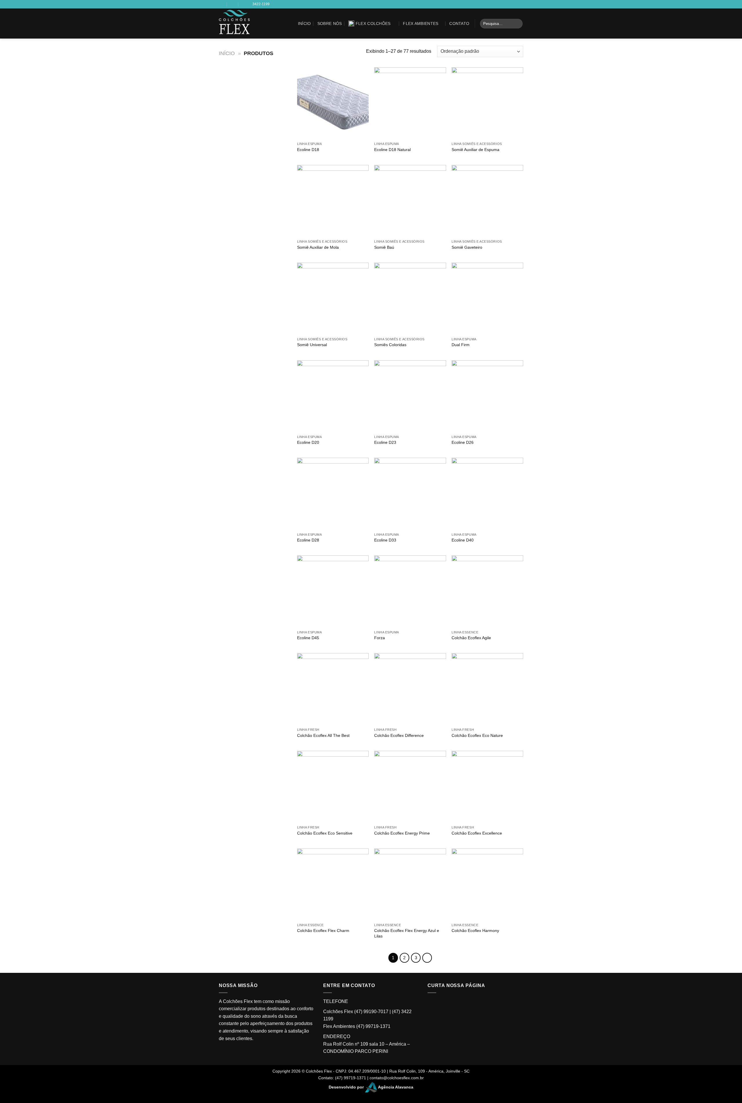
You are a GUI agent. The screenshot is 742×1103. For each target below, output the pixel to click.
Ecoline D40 (463, 540)
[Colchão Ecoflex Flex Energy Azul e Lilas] (410, 884)
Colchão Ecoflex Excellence (477, 833)
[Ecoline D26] (487, 396)
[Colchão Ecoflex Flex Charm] (333, 884)
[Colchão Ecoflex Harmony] (487, 884)
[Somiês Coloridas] (410, 298)
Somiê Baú (384, 247)
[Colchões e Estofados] (243, 23)
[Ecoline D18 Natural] (410, 103)
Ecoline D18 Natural (392, 149)
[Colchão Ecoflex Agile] (487, 591)
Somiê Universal (312, 344)
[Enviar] (517, 23)
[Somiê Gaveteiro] (487, 201)
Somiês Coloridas (390, 344)
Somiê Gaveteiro (467, 247)
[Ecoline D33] (410, 493)
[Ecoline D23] (410, 396)
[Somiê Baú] (410, 201)
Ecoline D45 (308, 637)
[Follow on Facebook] (279, 19)
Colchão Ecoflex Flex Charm (323, 930)
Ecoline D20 (308, 442)
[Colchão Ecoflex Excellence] (487, 786)
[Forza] (410, 591)
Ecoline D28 (308, 540)
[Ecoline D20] (333, 396)
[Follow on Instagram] (279, 27)
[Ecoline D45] (333, 591)
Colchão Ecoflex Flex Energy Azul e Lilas (406, 933)
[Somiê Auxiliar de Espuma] (487, 103)
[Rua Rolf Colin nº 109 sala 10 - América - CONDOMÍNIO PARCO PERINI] (221, 4)
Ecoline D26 (463, 442)
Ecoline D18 (308, 149)
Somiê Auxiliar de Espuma (475, 149)
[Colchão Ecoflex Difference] (410, 689)
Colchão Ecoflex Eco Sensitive (324, 833)
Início (304, 23)
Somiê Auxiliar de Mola (318, 247)
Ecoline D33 (385, 540)
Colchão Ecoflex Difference (399, 735)
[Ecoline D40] (487, 493)
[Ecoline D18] (333, 103)
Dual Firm (461, 344)
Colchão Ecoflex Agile (471, 637)
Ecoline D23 (385, 442)
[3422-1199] (244, 4)
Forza (379, 637)
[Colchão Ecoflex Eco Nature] (487, 689)
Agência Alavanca (395, 1086)
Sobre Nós (329, 23)
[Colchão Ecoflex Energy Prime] (410, 786)
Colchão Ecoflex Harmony (475, 930)
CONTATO (459, 23)
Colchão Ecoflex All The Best (323, 735)
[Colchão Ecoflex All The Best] (333, 689)
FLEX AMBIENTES (420, 23)
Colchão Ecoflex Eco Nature (477, 735)
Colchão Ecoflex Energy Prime (402, 833)
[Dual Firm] (487, 298)
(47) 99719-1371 (373, 1026)
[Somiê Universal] (333, 298)
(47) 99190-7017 (371, 1011)
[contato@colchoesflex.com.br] (232, 4)
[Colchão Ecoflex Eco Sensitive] (333, 786)
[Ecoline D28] (333, 493)
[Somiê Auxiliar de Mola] (333, 201)
